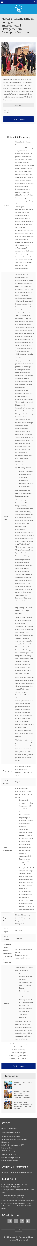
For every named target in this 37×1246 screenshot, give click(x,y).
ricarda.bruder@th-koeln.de (11, 1158)
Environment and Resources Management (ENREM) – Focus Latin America (23, 1105)
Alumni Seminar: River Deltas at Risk (14, 1198)
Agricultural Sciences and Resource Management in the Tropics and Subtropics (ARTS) (17, 1095)
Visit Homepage (18, 119)
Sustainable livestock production (13, 1195)
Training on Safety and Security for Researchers (18, 1200)
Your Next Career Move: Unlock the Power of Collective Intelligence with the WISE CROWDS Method (16, 1205)
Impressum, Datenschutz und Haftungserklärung (17, 1172)
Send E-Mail (18, 105)
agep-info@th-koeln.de (10, 1161)
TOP (18, 1229)
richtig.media (13, 1237)
